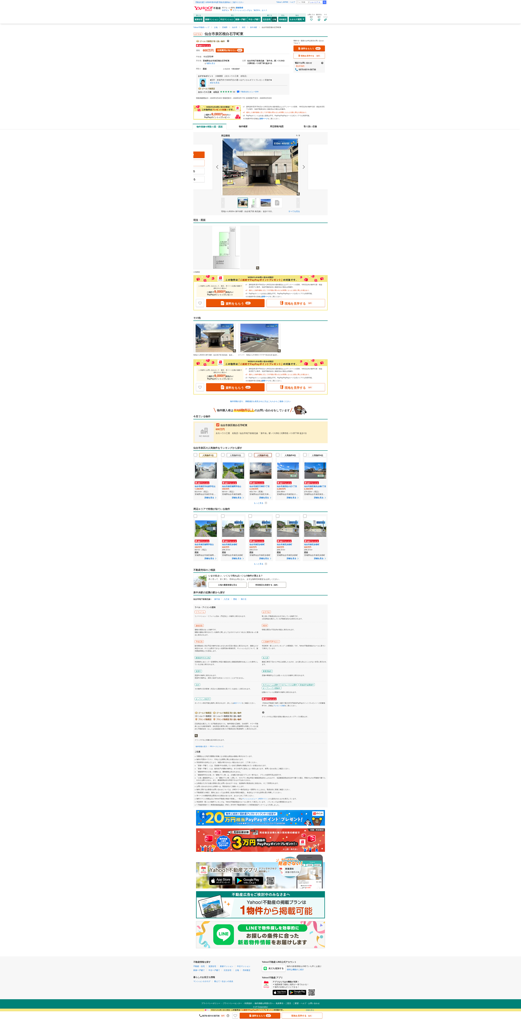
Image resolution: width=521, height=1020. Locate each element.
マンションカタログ (201, 981)
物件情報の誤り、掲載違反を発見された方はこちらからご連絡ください (260, 401)
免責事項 (279, 1003)
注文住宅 (267, 19)
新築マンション (212, 19)
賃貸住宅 (198, 19)
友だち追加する (276, 968)
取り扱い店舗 (310, 126)
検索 (324, 2)
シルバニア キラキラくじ (316, 2)
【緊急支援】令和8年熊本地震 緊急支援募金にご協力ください (219, 2)
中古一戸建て (254, 19)
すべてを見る (294, 211)
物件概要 (243, 126)
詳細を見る (310, 1010)
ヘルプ (292, 2)
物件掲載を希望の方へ (264, 1003)
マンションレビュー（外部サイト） (255, 798)
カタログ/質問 (296, 19)
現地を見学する (310, 55)
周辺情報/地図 (277, 126)
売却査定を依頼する (267, 584)
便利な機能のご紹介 (295, 969)
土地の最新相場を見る (227, 584)
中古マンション (227, 19)
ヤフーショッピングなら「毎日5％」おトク (250, 10)
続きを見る (215, 82)
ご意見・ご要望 (292, 1003)
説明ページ (264, 118)
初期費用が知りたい (229, 50)
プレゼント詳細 (279, 705)
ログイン (225, 10)
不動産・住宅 (199, 966)
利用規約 (248, 1003)
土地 (274, 19)
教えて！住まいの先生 (223, 981)
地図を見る (210, 63)
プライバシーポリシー (210, 1003)
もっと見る (259, 503)
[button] (207, 166)
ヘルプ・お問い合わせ (310, 1003)
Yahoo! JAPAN (282, 2)
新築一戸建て (241, 19)
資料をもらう (310, 48)
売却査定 (283, 19)
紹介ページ (238, 703)
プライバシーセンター (232, 1003)
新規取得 (239, 7)
